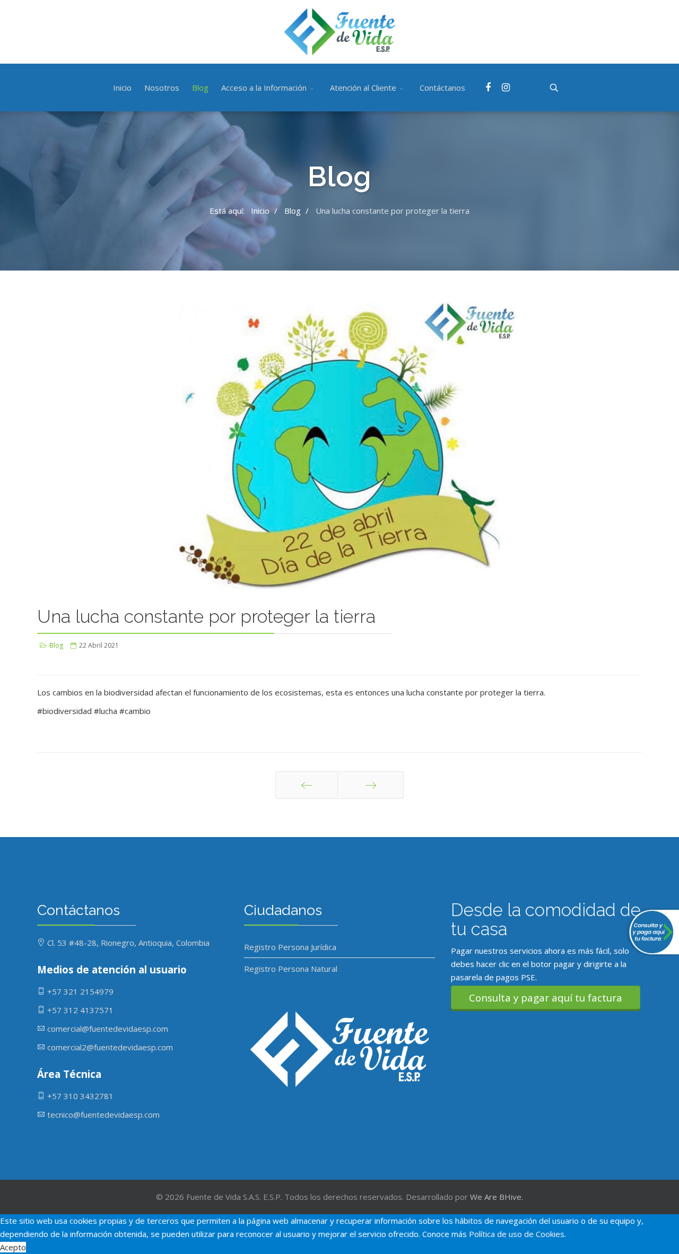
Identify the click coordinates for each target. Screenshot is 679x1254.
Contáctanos (442, 87)
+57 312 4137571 (80, 1010)
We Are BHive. (496, 1196)
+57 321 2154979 (80, 991)
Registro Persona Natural (290, 968)
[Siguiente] (370, 785)
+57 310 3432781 (80, 1096)
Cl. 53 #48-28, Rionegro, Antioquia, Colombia (128, 942)
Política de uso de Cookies (516, 1234)
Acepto (13, 1247)
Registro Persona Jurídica (290, 947)
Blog (200, 87)
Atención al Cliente (363, 87)
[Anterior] (306, 785)
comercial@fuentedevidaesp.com (107, 1028)
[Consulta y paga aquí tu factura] (650, 932)
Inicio (122, 87)
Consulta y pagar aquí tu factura (545, 997)
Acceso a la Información (264, 87)
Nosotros (161, 87)
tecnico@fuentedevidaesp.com (103, 1114)
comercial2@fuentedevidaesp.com (110, 1047)
